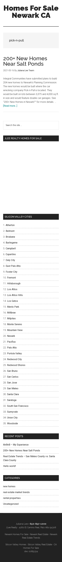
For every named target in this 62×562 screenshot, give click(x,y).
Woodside (12, 423)
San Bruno (12, 371)
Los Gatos (12, 301)
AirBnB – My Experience (16, 444)
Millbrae (11, 312)
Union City (12, 417)
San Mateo (12, 388)
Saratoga (11, 400)
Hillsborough (13, 283)
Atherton (10, 225)
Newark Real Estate (39, 534)
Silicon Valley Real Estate (40, 544)
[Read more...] (10, 105)
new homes (9, 486)
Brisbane (10, 236)
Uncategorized (11, 503)
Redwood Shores (16, 365)
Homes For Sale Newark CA (31, 11)
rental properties (12, 498)
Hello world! (9, 466)
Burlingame (11, 242)
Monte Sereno (14, 324)
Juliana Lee (22, 524)
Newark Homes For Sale (16, 534)
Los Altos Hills (15, 295)
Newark (11, 336)
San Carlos (12, 376)
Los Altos (12, 289)
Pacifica (11, 341)
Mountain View (15, 330)
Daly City (10, 260)
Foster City (11, 271)
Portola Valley (14, 353)
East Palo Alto (13, 266)
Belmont (10, 231)
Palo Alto (12, 347)
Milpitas (11, 318)
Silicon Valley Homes (15, 544)
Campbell (11, 248)
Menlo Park (13, 306)
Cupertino (11, 254)
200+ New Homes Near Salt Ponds (25, 61)
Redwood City (14, 359)
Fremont (11, 277)
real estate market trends (16, 492)
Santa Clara (13, 394)
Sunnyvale (12, 411)
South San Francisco (17, 406)
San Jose (12, 382)
